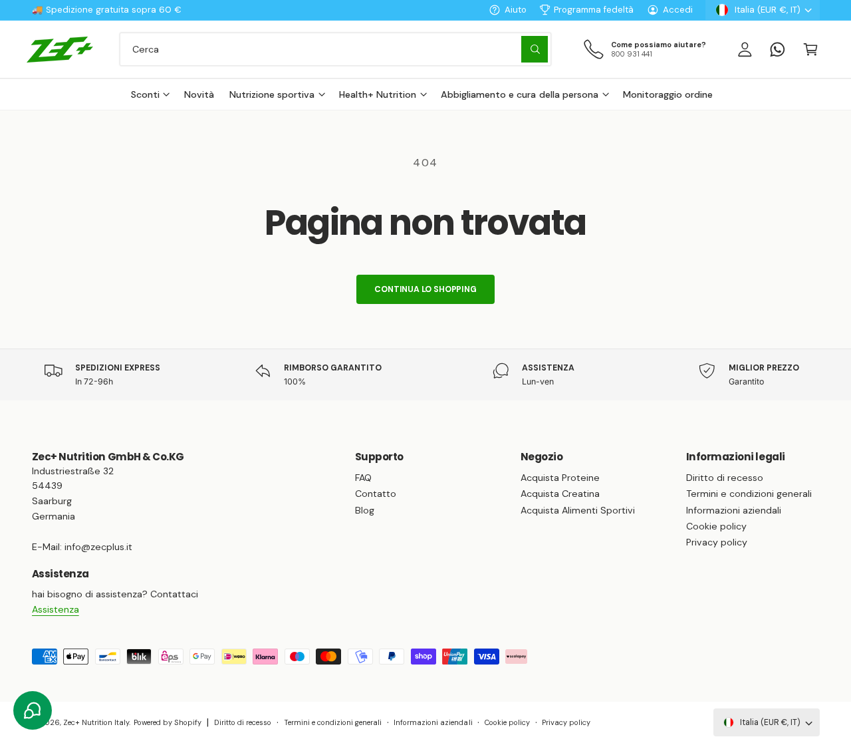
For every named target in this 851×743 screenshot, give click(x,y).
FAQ (363, 478)
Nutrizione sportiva (271, 94)
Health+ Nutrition (377, 94)
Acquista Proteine (560, 478)
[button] (810, 49)
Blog (364, 510)
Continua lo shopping (425, 289)
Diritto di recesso (724, 478)
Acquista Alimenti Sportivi (578, 510)
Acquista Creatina (560, 494)
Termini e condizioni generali (749, 494)
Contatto (375, 494)
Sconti (145, 94)
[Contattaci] (777, 49)
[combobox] (335, 49)
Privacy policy (716, 542)
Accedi (678, 9)
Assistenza (55, 609)
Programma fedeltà (594, 9)
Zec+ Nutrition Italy (96, 722)
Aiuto (516, 9)
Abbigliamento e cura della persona (519, 94)
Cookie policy (716, 526)
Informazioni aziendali (733, 510)
